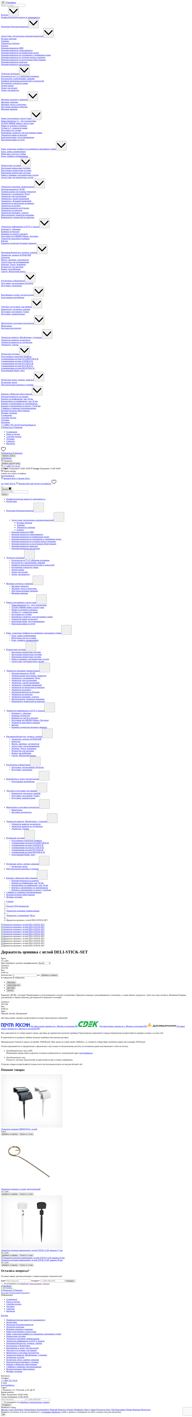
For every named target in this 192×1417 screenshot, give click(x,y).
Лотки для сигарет (9, 88)
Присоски (5, 257)
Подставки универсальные (13, 314)
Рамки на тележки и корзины (14, 126)
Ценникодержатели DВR (12, 48)
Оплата (10, 990)
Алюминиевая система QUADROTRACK (20, 359)
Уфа (113, 1410)
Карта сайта (5, 1293)
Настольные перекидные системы (16, 170)
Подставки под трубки (11, 130)
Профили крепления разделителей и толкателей (22, 81)
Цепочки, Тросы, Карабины (13, 264)
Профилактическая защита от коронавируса (20, 17)
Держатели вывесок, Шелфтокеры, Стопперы (21, 337)
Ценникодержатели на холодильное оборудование (23, 60)
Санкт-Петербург (16, 1410)
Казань (70, 1410)
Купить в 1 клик (26, 1134)
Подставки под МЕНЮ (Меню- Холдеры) (19, 236)
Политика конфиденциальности (19, 1293)
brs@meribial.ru (28, 425)
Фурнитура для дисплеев (12, 267)
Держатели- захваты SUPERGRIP (16, 255)
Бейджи (4, 241)
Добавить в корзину (49, 975)
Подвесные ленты (9, 382)
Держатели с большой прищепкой (16, 201)
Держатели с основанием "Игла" (15, 194)
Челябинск (78, 1410)
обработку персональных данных (35, 1284)
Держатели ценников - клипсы (14, 213)
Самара (92, 1410)
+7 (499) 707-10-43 (10, 425)
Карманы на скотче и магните (14, 234)
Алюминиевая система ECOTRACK (17, 363)
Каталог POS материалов (17, 906)
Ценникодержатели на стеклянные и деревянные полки (26, 55)
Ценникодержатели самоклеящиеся (17, 50)
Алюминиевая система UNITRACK (17, 361)
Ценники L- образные (11, 229)
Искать (5, 494)
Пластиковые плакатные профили (16, 356)
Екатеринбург (43, 1410)
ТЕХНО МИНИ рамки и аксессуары (17, 123)
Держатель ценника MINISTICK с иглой (19, 1129)
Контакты (5, 422)
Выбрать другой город (11, 463)
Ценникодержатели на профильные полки (20, 53)
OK (3, 1415)
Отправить (70, 1281)
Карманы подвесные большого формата (19, 243)
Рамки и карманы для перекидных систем (19, 175)
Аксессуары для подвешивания (15, 262)
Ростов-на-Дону (103, 1410)
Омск (86, 1410)
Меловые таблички (9, 102)
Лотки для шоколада (10, 90)
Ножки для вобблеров (11, 269)
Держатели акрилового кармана (15, 238)
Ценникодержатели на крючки (14, 396)
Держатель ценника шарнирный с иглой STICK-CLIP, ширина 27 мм (32, 1250)
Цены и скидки (13, 434)
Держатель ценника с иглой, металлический (20, 1189)
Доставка (5, 420)
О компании (6, 415)
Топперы (5, 41)
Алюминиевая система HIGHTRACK (18, 368)
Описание (11, 982)
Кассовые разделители (11, 328)
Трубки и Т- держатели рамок (14, 128)
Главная (9, 901)
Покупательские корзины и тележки (17, 385)
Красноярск (120, 1410)
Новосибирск (30, 1410)
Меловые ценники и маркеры (14, 99)
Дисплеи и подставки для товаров (16, 307)
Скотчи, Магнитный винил (13, 271)
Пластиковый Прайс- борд (13, 370)
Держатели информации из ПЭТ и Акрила (20, 227)
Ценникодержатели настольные (15, 64)
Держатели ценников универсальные (17, 187)
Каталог (4, 15)
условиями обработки (50, 1412)
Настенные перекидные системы (15, 168)
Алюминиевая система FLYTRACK (17, 366)
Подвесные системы (10, 354)
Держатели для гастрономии (14, 196)
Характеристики (13, 985)
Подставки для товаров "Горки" (15, 312)
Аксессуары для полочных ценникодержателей (22, 36)
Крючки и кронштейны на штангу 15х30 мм (20, 406)
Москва (4, 1410)
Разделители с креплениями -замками (18, 79)
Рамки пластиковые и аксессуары (16, 118)
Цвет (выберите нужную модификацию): (19, 963)
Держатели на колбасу (11, 206)
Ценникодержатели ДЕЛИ (13, 189)
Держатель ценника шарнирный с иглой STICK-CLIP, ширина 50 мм (32, 1260)
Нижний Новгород (58, 1410)
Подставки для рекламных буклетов (17, 283)
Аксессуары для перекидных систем (17, 177)
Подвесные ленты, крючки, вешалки (17, 380)
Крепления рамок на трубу (13, 140)
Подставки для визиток (11, 286)
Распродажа (11, 501)
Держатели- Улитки (10, 345)
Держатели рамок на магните (14, 135)
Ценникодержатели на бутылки (15, 208)
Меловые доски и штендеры (13, 104)
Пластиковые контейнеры (12, 297)
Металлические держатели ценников (17, 215)
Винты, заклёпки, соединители (15, 260)
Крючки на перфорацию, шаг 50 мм (17, 399)
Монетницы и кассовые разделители (17, 323)
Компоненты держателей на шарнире (17, 217)
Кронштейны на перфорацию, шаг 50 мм (19, 401)
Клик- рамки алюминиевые (13, 151)
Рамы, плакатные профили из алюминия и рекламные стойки (28, 149)
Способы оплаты (8, 418)
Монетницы (6, 326)
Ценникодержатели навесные (14, 62)
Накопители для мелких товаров (15, 309)
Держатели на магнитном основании (17, 203)
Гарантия (10, 441)
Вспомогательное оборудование (15, 411)
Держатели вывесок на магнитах (15, 340)
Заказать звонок (8, 456)
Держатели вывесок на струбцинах (16, 342)
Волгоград (146, 1410)
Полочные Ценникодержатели (14, 26)
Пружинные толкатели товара (14, 83)
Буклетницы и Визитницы (13, 281)
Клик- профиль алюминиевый (14, 156)
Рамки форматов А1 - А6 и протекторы (18, 121)
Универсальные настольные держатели (18, 192)
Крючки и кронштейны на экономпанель (19, 403)
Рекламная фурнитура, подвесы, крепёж (19, 252)
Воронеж (137, 1410)
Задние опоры (7, 86)
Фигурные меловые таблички (14, 107)
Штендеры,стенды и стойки (13, 154)
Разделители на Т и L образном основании (20, 76)
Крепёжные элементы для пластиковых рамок (21, 133)
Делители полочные (10, 74)
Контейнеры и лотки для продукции (17, 295)
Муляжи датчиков (9, 413)
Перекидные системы (10, 165)
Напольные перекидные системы (16, 173)
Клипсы (4, 46)
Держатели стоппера (10, 43)
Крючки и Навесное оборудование (16, 394)
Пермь (129, 1410)
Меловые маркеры (9, 109)
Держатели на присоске (11, 210)
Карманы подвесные (10, 231)
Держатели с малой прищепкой (15, 199)
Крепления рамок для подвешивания (17, 137)
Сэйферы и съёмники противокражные (18, 408)
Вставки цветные (9, 39)
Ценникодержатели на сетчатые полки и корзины (23, 57)
